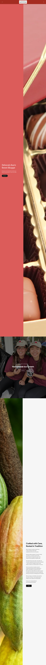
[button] (23, 2)
